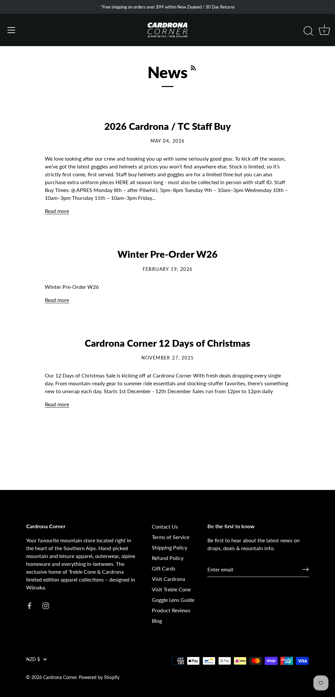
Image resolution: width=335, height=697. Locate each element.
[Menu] (11, 30)
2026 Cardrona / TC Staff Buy (167, 126)
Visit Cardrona (168, 579)
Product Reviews (171, 610)
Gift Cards (163, 568)
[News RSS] (193, 66)
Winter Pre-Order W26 (167, 254)
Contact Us (165, 526)
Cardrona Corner (60, 677)
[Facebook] (29, 605)
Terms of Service (170, 537)
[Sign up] (305, 569)
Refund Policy (168, 558)
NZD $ (33, 659)
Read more (57, 211)
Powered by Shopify (99, 677)
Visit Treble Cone (171, 589)
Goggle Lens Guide (173, 600)
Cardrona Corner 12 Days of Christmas (167, 343)
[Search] (308, 31)
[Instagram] (46, 605)
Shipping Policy (169, 547)
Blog (157, 621)
